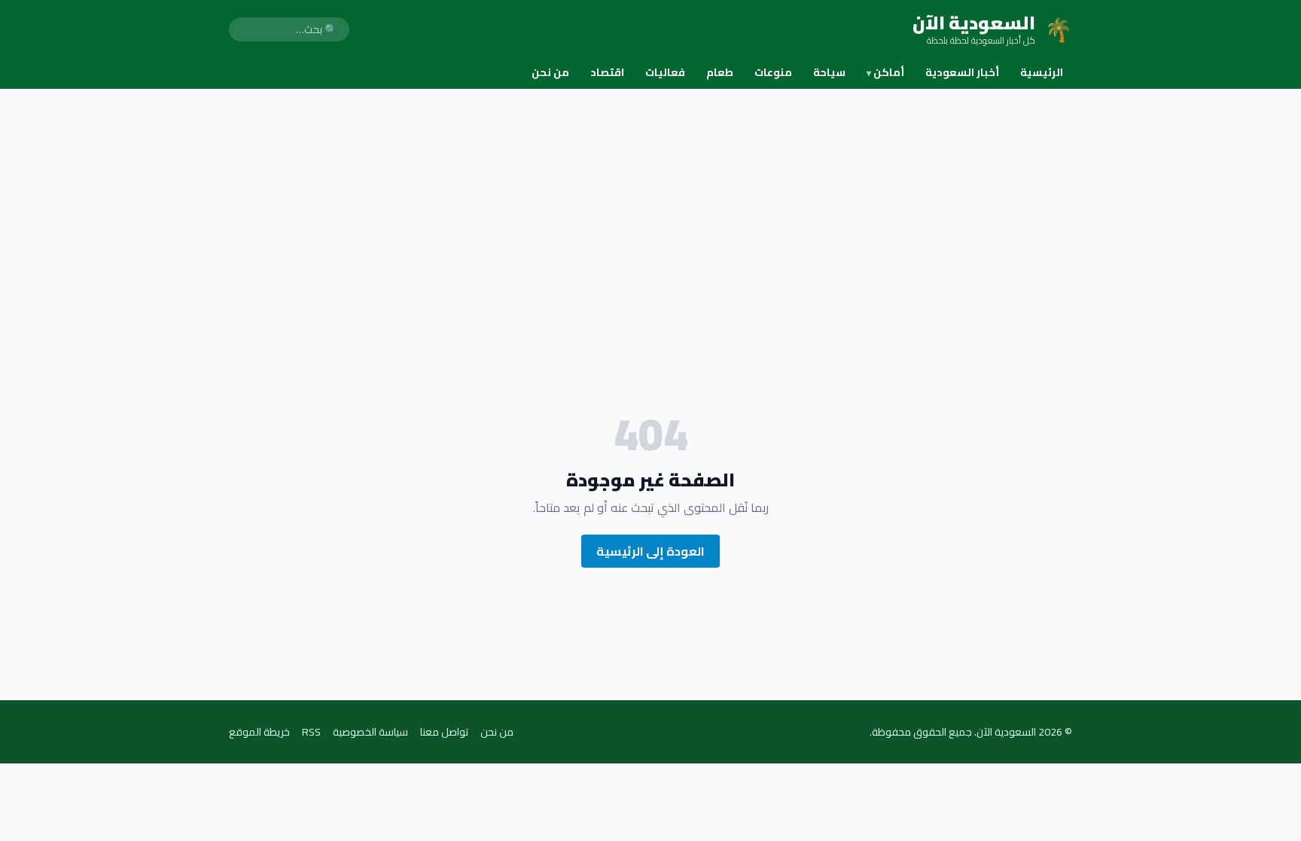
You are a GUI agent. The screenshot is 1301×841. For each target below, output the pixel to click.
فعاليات (665, 72)
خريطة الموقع (259, 731)
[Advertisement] (650, 201)
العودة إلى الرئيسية (650, 551)
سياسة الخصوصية (370, 731)
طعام (719, 72)
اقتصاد (607, 72)
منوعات (773, 72)
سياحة (829, 72)
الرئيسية (1041, 72)
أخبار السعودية (962, 72)
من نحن (550, 72)
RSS (311, 731)
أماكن (885, 72)
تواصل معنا (444, 731)
